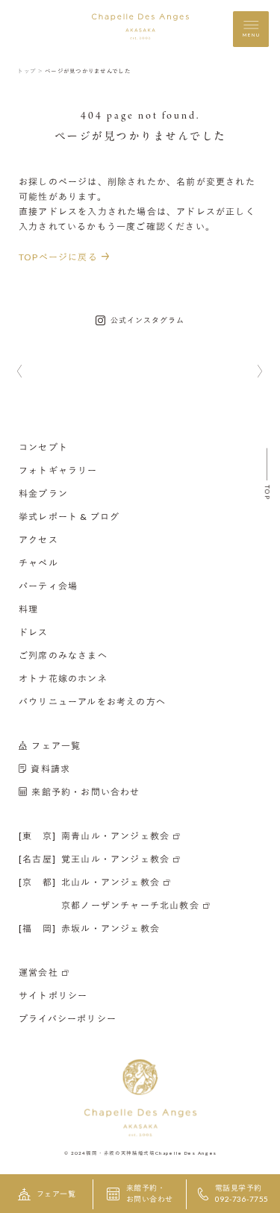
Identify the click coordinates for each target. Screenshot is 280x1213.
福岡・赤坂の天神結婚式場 (120, 1152)
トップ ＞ (30, 71)
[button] (19, 372)
